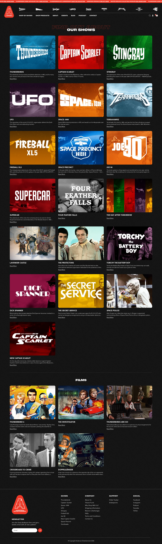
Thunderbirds (17, 72)
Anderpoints (113, 503)
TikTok (135, 511)
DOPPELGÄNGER (65, 469)
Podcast (136, 505)
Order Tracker (113, 500)
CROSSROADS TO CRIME (20, 469)
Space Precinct (65, 167)
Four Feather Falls (67, 215)
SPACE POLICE (113, 310)
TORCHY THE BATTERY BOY (118, 263)
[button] (57, 15)
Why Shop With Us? (92, 505)
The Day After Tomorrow (119, 215)
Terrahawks (113, 119)
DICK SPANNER (16, 310)
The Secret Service (67, 310)
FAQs (87, 513)
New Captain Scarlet (20, 358)
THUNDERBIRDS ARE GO (117, 422)
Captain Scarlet (66, 72)
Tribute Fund (89, 503)
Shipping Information (92, 508)
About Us (88, 500)
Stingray (111, 72)
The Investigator (66, 422)
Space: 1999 (63, 119)
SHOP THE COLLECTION (34, 1)
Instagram (136, 503)
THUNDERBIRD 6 (17, 422)
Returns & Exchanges (92, 511)
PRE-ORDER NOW (97, 1)
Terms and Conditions (92, 516)
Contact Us (89, 519)
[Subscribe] (40, 530)
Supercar (14, 215)
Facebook (136, 500)
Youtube (136, 508)
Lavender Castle (18, 263)
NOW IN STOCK (132, 1)
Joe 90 (109, 167)
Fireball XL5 (16, 167)
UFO (12, 119)
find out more (60, 1)
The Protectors (66, 263)
